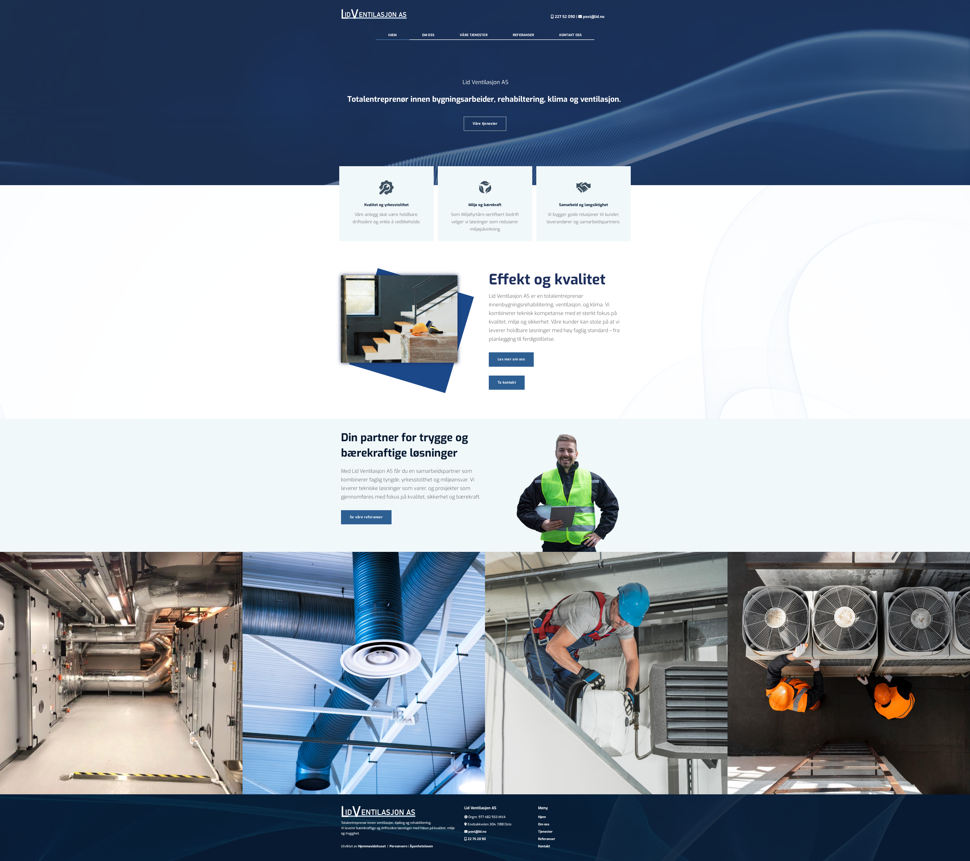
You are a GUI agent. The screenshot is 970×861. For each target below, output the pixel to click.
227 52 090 (563, 16)
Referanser (523, 35)
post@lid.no (591, 16)
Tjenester (545, 831)
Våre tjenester (474, 35)
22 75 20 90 (477, 839)
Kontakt (544, 846)
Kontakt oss (570, 35)
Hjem (392, 35)
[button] (485, 124)
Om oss (428, 35)
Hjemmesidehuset (372, 846)
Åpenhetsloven (421, 846)
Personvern (398, 846)
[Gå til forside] (374, 14)
